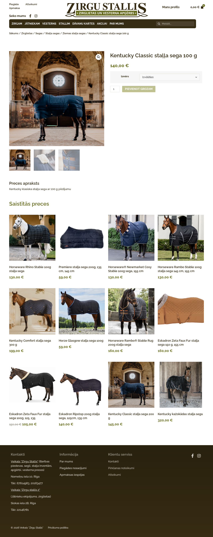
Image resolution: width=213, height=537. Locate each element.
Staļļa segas (52, 33)
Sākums (13, 33)
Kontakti (113, 461)
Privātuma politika (58, 527)
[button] (99, 57)
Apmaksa (14, 8)
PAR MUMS (117, 23)
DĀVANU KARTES (83, 23)
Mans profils (171, 7)
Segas (38, 33)
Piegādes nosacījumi (73, 468)
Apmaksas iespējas (72, 474)
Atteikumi (31, 4)
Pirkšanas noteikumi (121, 468)
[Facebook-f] (30, 16)
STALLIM (64, 23)
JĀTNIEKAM (32, 23)
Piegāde (14, 4)
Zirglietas (26, 33)
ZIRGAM (17, 23)
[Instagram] (36, 16)
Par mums (66, 461)
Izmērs (125, 76)
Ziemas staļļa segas (74, 33)
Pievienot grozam (139, 89)
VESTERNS (49, 23)
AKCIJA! (102, 23)
